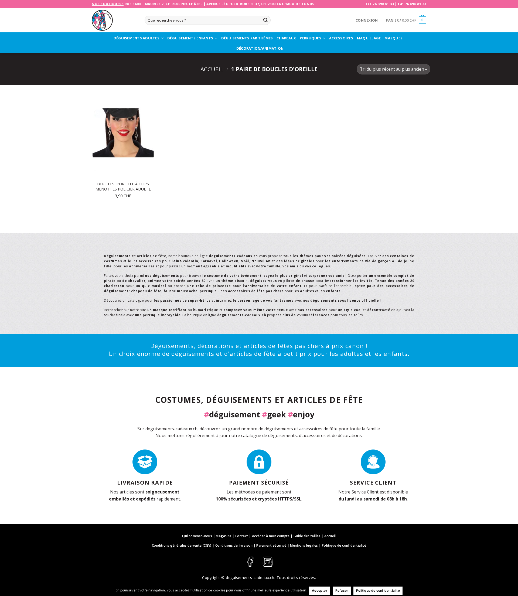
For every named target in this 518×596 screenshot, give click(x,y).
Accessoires (341, 38)
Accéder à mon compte (271, 536)
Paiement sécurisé (271, 545)
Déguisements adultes (136, 38)
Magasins (223, 536)
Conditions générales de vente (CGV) (182, 545)
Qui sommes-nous (197, 536)
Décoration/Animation (260, 48)
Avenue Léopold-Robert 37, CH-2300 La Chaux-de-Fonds (260, 4)
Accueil (211, 69)
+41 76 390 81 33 (379, 4)
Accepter (319, 590)
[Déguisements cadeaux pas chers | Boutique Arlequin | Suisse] (114, 20)
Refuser (341, 590)
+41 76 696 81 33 (411, 4)
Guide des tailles (307, 536)
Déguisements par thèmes (247, 38)
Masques (393, 38)
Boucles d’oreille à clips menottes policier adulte (123, 187)
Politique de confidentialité (344, 545)
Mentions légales (304, 545)
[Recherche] (265, 20)
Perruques (310, 38)
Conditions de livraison (234, 545)
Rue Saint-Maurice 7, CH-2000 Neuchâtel (164, 4)
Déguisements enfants (190, 38)
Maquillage (369, 38)
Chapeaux (286, 38)
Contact (241, 536)
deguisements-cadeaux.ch (250, 577)
